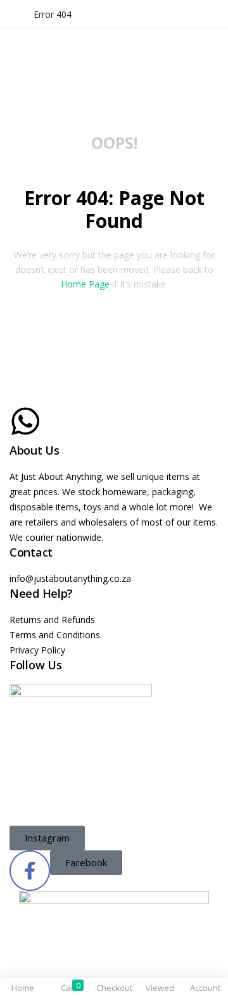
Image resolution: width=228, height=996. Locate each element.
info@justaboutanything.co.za (70, 578)
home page (85, 284)
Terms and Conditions (55, 635)
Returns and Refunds (52, 620)
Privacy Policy (37, 650)
